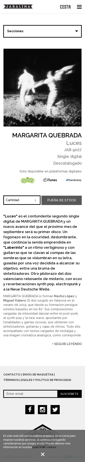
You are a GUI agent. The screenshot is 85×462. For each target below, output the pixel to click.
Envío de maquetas (38, 374)
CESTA (65, 6)
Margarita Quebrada (47, 135)
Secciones (15, 31)
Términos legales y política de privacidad (37, 380)
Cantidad (12, 200)
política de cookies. (44, 447)
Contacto (11, 374)
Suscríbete (69, 393)
